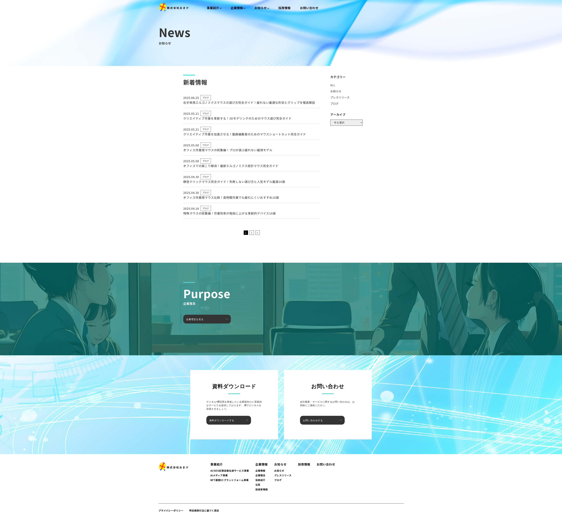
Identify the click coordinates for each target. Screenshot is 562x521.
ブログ (205, 97)
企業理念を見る (195, 319)
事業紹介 (213, 8)
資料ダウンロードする (221, 420)
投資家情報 (261, 489)
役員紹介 (260, 480)
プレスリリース (340, 97)
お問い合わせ (309, 8)
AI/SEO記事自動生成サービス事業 (229, 470)
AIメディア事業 (219, 475)
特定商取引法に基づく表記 (204, 510)
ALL (332, 85)
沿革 (257, 484)
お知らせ (261, 8)
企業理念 (260, 475)
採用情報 (284, 8)
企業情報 (237, 8)
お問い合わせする (313, 420)
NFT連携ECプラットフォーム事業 (229, 480)
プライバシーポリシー (171, 510)
